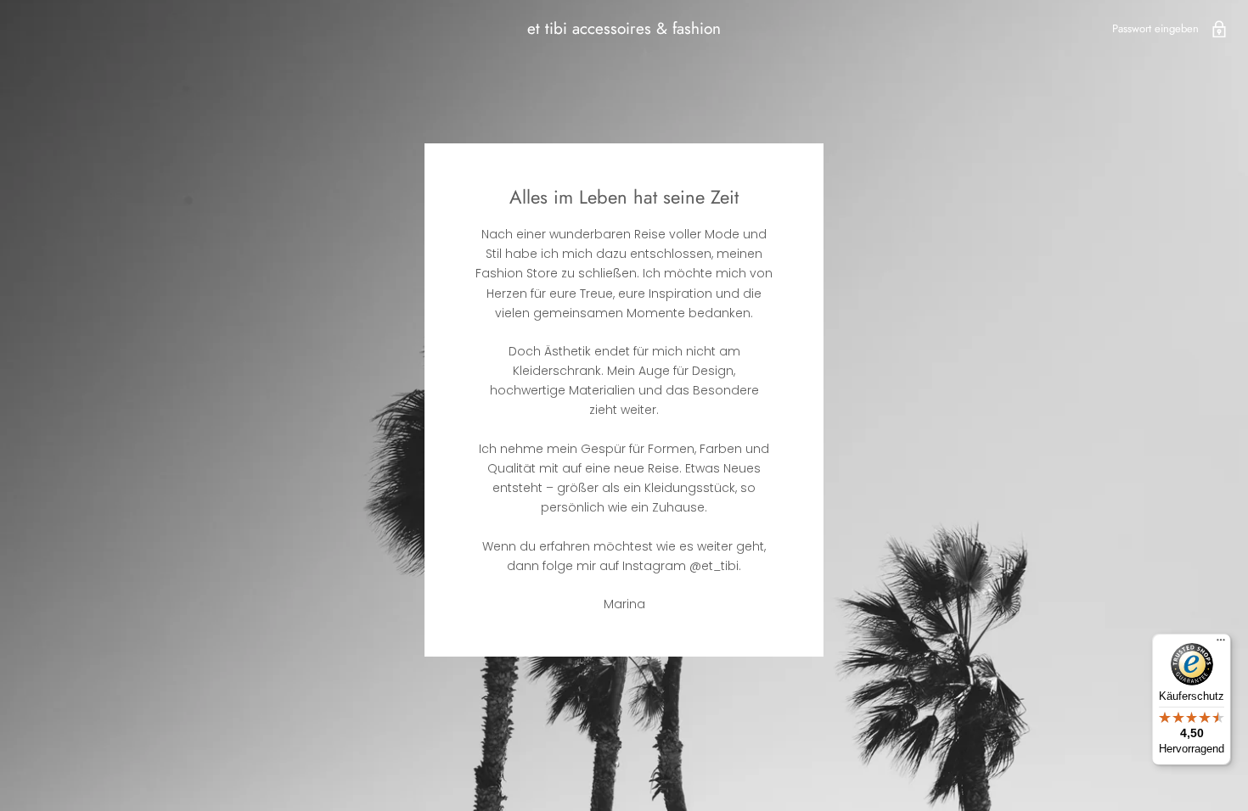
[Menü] (1221, 644)
